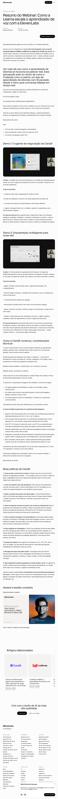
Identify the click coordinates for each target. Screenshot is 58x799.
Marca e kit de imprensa (45, 775)
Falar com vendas (34, 713)
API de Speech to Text (45, 747)
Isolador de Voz (7, 747)
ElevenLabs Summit (44, 777)
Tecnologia (24, 749)
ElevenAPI (41, 734)
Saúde (22, 747)
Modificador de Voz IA (9, 741)
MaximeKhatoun (8, 30)
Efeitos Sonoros (7, 743)
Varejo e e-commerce (26, 751)
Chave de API (42, 754)
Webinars (5, 779)
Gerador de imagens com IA (10, 758)
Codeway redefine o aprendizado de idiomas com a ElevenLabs (40, 681)
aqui (28, 627)
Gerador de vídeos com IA (10, 760)
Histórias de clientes (9, 11)
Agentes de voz (25, 737)
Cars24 (5, 44)
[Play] (29, 162)
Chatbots (23, 758)
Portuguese (8, 728)
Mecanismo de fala (44, 741)
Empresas (5, 784)
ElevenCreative (6, 734)
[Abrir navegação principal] (54, 2)
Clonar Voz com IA (8, 745)
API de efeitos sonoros (45, 749)
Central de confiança (8, 786)
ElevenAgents (24, 734)
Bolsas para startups (8, 775)
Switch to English (49, 794)
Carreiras (41, 771)
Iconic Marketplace (8, 771)
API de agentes (43, 739)
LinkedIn (23, 771)
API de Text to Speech (45, 745)
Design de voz (7, 754)
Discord (23, 777)
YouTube (23, 775)
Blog (4, 769)
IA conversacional (26, 739)
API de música (42, 751)
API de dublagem (43, 743)
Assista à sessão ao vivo (47, 36)
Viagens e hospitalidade (27, 754)
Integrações (24, 741)
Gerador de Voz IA (8, 756)
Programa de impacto (8, 773)
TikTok (23, 779)
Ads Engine (6, 762)
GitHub (23, 773)
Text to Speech (7, 737)
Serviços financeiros (26, 745)
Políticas (41, 779)
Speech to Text (7, 739)
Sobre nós (41, 769)
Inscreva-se (22, 713)
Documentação (7, 782)
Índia (4, 788)
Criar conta (48, 2)
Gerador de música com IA (10, 749)
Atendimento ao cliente (27, 756)
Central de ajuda (7, 777)
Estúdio (5, 751)
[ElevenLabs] (7, 2)
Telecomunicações (26, 743)
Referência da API (43, 737)
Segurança (42, 773)
